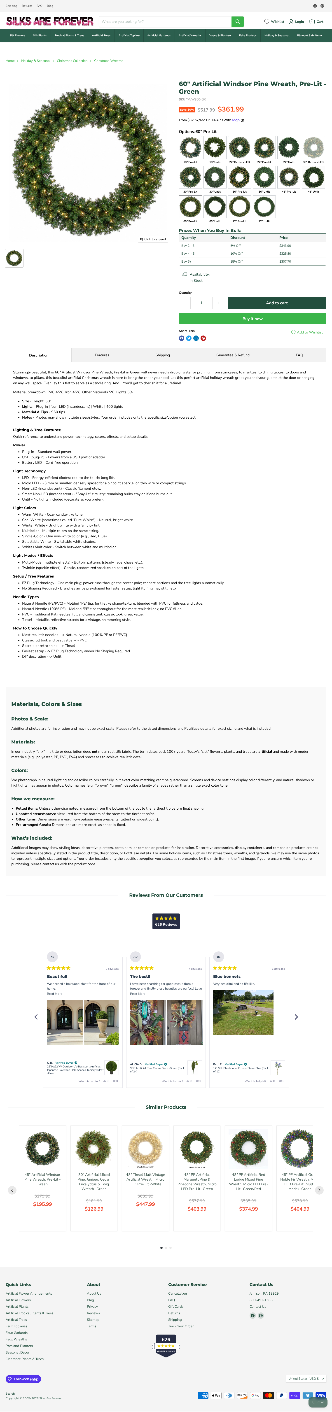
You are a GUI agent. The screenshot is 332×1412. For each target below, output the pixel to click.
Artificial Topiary (129, 35)
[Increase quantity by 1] (218, 303)
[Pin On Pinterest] (203, 338)
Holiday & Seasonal (277, 35)
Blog (50, 6)
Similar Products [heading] (166, 1107)
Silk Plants (40, 35)
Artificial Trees (101, 35)
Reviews (93, 1313)
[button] (65, 1022)
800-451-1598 (261, 1300)
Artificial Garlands (159, 35)
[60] (14, 258)
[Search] (237, 21)
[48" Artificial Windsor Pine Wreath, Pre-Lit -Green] (42, 1149)
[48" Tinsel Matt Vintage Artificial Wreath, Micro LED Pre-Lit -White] (145, 1149)
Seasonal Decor (17, 1352)
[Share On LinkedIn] (196, 338)
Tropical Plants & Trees (69, 35)
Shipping (11, 6)
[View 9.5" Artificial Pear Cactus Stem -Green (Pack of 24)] (194, 1067)
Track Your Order (181, 1326)
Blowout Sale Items (310, 35)
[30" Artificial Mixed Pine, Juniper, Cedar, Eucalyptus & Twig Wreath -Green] (94, 1149)
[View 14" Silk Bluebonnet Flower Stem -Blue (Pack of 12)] (278, 1067)
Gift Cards (175, 1306)
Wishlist (277, 21)
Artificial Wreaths (190, 35)
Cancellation (177, 1293)
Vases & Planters (220, 35)
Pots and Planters (19, 1346)
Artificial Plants (17, 1306)
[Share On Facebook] (181, 338)
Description (38, 355)
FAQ (39, 6)
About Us (94, 1293)
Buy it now (253, 319)
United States (304, 1379)
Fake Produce (248, 35)
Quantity (185, 293)
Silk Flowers (17, 35)
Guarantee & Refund (233, 355)
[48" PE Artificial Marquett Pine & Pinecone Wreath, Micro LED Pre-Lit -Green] (197, 1149)
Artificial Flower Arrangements (29, 1293)
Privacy (92, 1306)
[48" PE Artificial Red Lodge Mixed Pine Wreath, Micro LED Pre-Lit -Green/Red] (248, 1149)
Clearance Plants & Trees (25, 1359)
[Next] (296, 1016)
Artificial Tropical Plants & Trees (29, 1313)
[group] (42, 1178)
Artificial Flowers (18, 1300)
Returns (27, 6)
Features (102, 355)
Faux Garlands (17, 1332)
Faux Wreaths (16, 1339)
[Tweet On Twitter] (189, 338)
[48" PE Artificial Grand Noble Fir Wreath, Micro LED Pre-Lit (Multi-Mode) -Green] (300, 1149)
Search (10, 1394)
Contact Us (258, 1306)
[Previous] (35, 1016)
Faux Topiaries (16, 1326)
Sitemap (93, 1319)
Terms (91, 1326)
